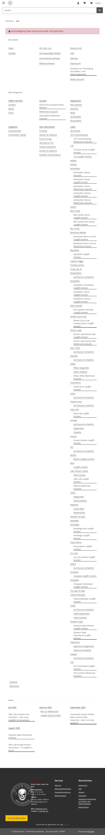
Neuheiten (14, 686)
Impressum (75, 63)
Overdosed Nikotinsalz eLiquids (49, 117)
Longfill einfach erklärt (50, 715)
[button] (78, 3)
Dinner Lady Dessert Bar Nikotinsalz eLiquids (85, 342)
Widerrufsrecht (77, 79)
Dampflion (75, 281)
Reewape (74, 520)
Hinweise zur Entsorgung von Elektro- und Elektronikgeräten (81, 71)
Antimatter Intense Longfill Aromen (82, 194)
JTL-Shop (91, 831)
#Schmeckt (75, 131)
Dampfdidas (75, 273)
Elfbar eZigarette (81, 368)
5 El (72, 145)
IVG (71, 447)
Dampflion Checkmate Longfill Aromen (84, 286)
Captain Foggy (76, 261)
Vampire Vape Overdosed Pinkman (20, 736)
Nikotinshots (79, 512)
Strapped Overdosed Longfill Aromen (83, 585)
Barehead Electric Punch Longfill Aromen (85, 238)
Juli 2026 (12, 707)
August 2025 (14, 728)
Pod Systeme (76, 104)
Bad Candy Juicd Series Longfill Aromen (84, 223)
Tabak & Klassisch (47, 146)
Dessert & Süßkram (48, 135)
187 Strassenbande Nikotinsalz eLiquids (83, 140)
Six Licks (74, 553)
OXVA (72, 492)
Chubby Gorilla (77, 265)
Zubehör (77, 432)
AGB (72, 53)
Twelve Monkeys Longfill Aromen (85, 600)
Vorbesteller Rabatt (17, 135)
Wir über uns (45, 48)
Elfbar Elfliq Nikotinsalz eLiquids (84, 377)
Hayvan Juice (76, 401)
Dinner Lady (75, 330)
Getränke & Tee (46, 143)
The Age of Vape (77, 591)
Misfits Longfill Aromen (84, 459)
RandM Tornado (77, 516)
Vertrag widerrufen (16, 818)
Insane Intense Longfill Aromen (84, 441)
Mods (72, 112)
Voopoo (73, 654)
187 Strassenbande (79, 135)
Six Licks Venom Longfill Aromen (84, 558)
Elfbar (73, 364)
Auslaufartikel (14, 131)
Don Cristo (75, 348)
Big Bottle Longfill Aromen (81, 255)
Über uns (58, 785)
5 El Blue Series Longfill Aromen (84, 151)
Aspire (73, 207)
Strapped (74, 580)
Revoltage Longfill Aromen (82, 537)
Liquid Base (79, 508)
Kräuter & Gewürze (48, 150)
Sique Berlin (75, 542)
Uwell (72, 605)
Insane (73, 436)
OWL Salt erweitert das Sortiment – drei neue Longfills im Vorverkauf (18, 717)
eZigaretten (79, 428)
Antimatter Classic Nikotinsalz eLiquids (83, 187)
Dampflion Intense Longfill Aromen (82, 300)
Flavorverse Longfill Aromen (82, 388)
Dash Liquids (76, 305)
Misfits (73, 455)
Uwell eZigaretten (82, 613)
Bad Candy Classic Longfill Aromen (82, 216)
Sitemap (74, 58)
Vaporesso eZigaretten (84, 646)
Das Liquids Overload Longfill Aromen (83, 311)
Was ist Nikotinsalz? (49, 711)
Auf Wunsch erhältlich (84, 277)
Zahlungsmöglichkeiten (50, 53)
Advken (73, 164)
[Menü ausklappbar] (3, 1)
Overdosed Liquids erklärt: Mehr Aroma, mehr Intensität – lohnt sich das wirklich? (82, 718)
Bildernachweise (47, 63)
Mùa (72, 463)
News (11, 48)
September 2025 (77, 707)
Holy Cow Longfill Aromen (81, 415)
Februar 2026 (45, 707)
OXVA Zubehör (80, 500)
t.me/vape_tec (43, 811)
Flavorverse (75, 382)
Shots (11, 112)
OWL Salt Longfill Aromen (81, 480)
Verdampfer (75, 116)
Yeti (72, 662)
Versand (66, 824)
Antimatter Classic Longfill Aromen (82, 181)
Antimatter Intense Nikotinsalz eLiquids (83, 201)
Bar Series (75, 228)
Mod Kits (74, 108)
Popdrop (74, 504)
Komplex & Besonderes (50, 154)
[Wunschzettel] (84, 3)
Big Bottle (74, 250)
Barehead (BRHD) (78, 232)
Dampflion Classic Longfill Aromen (82, 293)
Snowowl (74, 572)
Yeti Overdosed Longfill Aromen (84, 667)
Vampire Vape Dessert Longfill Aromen (84, 627)
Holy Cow (74, 409)
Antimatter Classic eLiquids (82, 174)
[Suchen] (100, 10)
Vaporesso (75, 642)
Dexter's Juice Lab (78, 316)
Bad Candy (75, 211)
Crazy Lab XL (76, 269)
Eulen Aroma (79, 475)
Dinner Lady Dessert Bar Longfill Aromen (85, 335)
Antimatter (75, 168)
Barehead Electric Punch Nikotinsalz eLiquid (85, 245)
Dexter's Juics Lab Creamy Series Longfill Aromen (84, 323)
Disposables (75, 120)
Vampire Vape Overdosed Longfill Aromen (82, 635)
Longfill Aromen (81, 467)
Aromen (12, 104)
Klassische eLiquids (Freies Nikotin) (51, 106)
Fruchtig (43, 131)
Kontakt (11, 53)
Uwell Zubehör (80, 617)
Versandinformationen (49, 58)
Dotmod (74, 356)
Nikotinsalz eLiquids (48, 111)
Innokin (73, 420)
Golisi (72, 393)
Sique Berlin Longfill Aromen (83, 547)
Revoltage (74, 524)
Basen (11, 108)
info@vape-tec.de (41, 809)
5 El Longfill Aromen (83, 156)
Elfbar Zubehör (80, 372)
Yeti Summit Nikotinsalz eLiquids (84, 674)
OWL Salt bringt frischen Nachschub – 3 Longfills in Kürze (20, 747)
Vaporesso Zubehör (82, 650)
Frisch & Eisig (45, 139)
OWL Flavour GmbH (79, 471)
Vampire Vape (76, 621)
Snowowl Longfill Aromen (85, 576)
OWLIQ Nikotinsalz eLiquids (82, 487)
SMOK (73, 564)
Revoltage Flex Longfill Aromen (84, 530)
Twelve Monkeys (77, 594)
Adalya (73, 160)
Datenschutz (76, 48)
